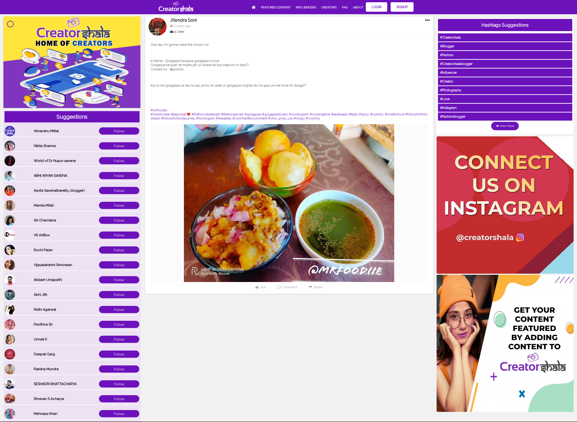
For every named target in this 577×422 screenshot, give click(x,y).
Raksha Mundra (46, 369)
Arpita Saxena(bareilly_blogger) (59, 190)
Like (262, 287)
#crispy (299, 118)
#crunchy (313, 118)
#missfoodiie (160, 114)
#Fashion (446, 55)
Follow (119, 131)
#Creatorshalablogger (456, 64)
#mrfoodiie (159, 110)
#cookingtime (320, 114)
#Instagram (448, 108)
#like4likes (223, 118)
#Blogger (447, 46)
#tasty (353, 114)
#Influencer (448, 72)
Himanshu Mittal (46, 131)
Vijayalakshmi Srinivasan (53, 265)
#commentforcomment (249, 118)
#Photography (450, 90)
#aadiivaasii (339, 114)
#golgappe (253, 114)
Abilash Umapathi (48, 280)
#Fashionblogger (452, 116)
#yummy (377, 114)
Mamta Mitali (44, 205)
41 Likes (178, 31)
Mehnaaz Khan (45, 414)
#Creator (446, 81)
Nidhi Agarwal (45, 309)
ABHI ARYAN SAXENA (50, 176)
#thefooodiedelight (206, 114)
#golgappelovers (275, 114)
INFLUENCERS (306, 7)
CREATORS (329, 7)
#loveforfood (394, 114)
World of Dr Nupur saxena (55, 161)
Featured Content (276, 7)
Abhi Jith (40, 295)
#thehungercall (232, 114)
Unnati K (40, 339)
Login (376, 7)
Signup (402, 7)
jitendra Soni (183, 20)
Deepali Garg (44, 354)
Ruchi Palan (43, 250)
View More (506, 126)
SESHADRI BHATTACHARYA (55, 384)
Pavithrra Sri (43, 324)
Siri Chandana (45, 220)
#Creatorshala (450, 37)
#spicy (364, 114)
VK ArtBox (42, 235)
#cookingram (299, 114)
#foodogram (205, 118)
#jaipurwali (179, 114)
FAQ (345, 7)
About (358, 7)
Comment (288, 287)
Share (318, 287)
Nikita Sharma (45, 146)
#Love (445, 99)
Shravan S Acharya (49, 399)
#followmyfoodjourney (178, 118)
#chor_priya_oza (280, 118)
